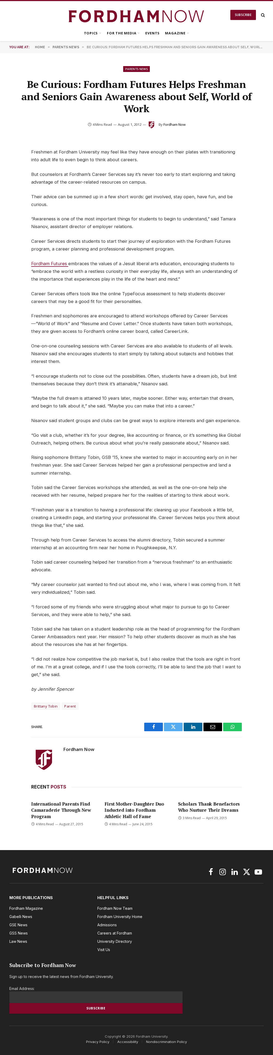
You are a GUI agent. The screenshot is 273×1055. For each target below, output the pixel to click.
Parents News (136, 69)
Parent (70, 706)
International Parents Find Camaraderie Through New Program (61, 810)
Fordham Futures (49, 263)
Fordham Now (174, 124)
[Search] (262, 15)
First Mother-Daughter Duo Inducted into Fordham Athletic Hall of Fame (134, 810)
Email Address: (22, 988)
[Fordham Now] (136, 15)
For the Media (121, 33)
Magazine (175, 33)
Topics (91, 33)
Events (152, 33)
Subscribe (243, 15)
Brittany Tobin (46, 706)
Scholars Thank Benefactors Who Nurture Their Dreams (209, 807)
